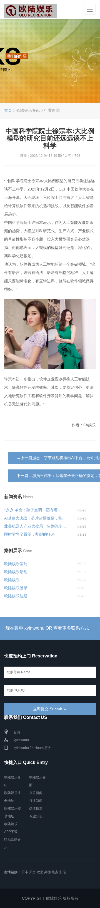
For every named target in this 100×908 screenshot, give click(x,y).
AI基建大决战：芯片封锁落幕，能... (35, 518)
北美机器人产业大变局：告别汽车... (35, 526)
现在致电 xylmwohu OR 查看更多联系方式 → (50, 628)
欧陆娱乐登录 (16, 588)
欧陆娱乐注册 (16, 596)
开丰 (25, 872)
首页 (8, 110)
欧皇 (40, 872)
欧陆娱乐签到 (16, 563)
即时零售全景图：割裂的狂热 (29, 534)
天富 (32, 872)
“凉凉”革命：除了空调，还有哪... (32, 510)
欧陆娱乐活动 (16, 572)
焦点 (55, 872)
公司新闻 (35, 793)
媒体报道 (35, 808)
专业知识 (35, 816)
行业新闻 (35, 801)
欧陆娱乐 (12, 580)
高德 (47, 872)
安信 (62, 872)
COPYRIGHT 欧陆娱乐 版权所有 (50, 898)
